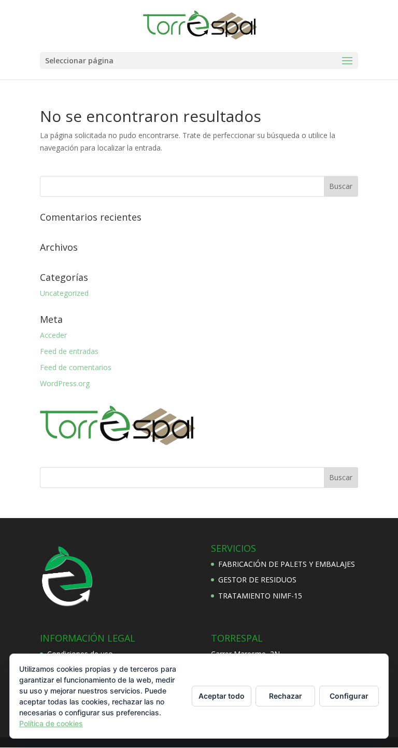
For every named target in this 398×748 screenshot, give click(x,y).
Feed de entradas (69, 351)
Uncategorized (64, 293)
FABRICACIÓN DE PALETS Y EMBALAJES (286, 564)
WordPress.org (65, 383)
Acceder (53, 335)
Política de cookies (51, 723)
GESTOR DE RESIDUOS (257, 579)
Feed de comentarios (75, 367)
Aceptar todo (221, 695)
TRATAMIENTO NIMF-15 (260, 596)
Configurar (349, 695)
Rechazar (285, 695)
